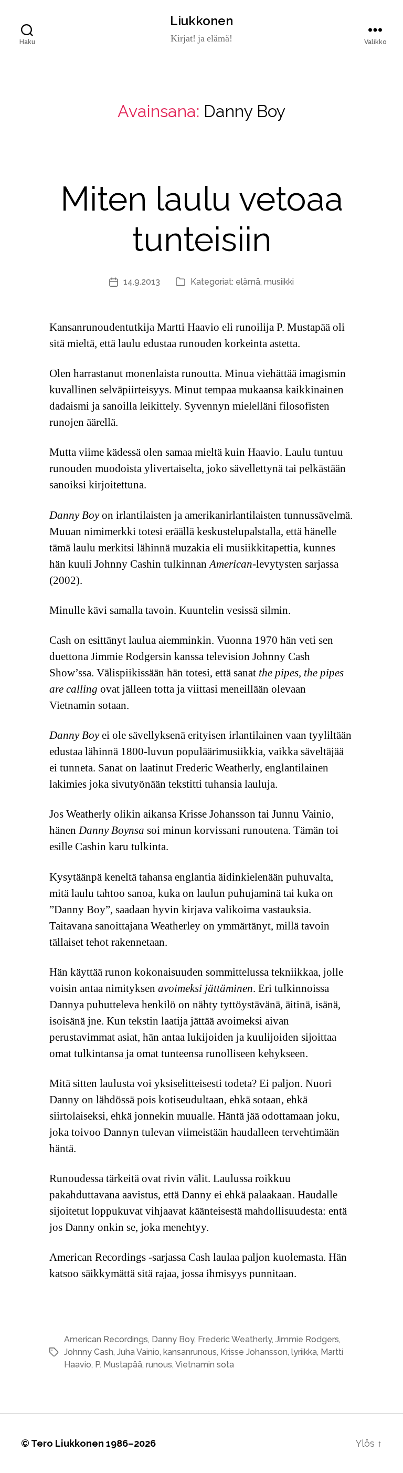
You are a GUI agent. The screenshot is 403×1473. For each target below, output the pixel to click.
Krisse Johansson (254, 1352)
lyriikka (304, 1352)
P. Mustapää (118, 1365)
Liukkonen (201, 21)
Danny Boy (173, 1339)
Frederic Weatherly (235, 1339)
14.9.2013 (141, 282)
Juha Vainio (138, 1352)
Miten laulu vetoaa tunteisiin (201, 219)
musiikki (279, 282)
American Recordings (106, 1339)
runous (159, 1365)
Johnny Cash (88, 1352)
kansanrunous (190, 1352)
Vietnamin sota (204, 1365)
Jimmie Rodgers (307, 1339)
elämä (248, 282)
